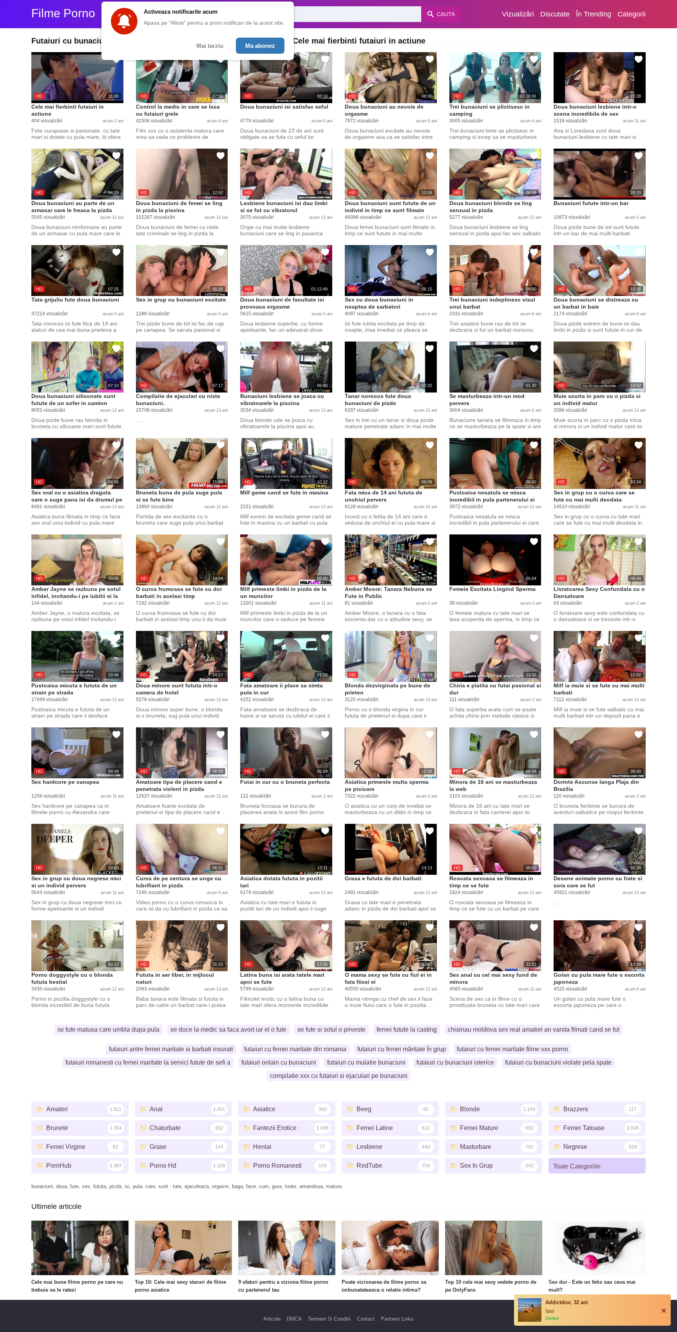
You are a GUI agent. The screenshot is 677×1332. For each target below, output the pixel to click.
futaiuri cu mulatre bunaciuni (366, 1062)
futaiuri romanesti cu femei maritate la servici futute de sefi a (147, 1062)
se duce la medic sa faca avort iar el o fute (228, 1029)
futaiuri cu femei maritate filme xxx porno (512, 1049)
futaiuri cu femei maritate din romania (295, 1049)
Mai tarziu (209, 45)
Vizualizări (518, 14)
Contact (366, 1319)
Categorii (631, 14)
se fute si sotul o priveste (331, 1029)
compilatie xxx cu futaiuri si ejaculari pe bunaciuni (338, 1075)
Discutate (555, 14)
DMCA (294, 1319)
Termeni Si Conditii (329, 1319)
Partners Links (397, 1319)
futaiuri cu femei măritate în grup (401, 1049)
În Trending (593, 14)
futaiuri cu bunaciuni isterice (455, 1062)
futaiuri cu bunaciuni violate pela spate (558, 1062)
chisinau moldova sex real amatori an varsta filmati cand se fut (533, 1029)
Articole (272, 1319)
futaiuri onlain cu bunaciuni (278, 1062)
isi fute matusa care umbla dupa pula (108, 1029)
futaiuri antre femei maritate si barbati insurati (171, 1049)
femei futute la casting (407, 1029)
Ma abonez (260, 45)
